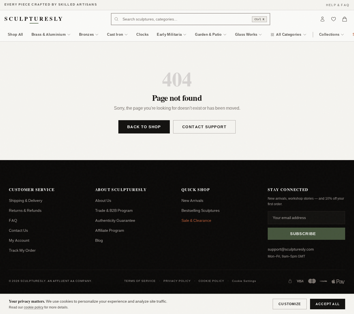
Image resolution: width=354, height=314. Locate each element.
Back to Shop (144, 126)
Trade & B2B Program (114, 210)
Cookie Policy (211, 281)
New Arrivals (192, 200)
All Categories (288, 34)
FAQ (13, 220)
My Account (19, 240)
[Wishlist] (334, 19)
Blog (99, 240)
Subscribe (303, 233)
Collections (329, 34)
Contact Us (18, 230)
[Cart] (345, 19)
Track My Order (22, 250)
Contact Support (204, 126)
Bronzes (86, 34)
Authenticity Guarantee (115, 220)
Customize (289, 304)
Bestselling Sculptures (200, 210)
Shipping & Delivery (25, 200)
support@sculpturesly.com (291, 249)
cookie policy (33, 307)
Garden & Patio (208, 34)
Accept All (328, 304)
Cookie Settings (244, 281)
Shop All (15, 34)
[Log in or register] (322, 19)
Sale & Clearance (196, 220)
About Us (103, 200)
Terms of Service (140, 281)
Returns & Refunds (25, 210)
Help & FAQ (338, 5)
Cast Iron (115, 34)
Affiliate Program (109, 230)
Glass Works (246, 34)
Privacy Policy (177, 281)
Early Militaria (169, 34)
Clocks (142, 34)
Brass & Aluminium (49, 34)
